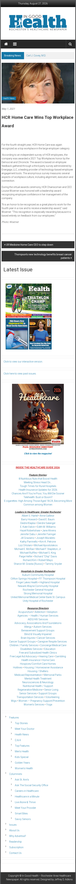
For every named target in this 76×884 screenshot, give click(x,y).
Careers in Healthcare (27, 790)
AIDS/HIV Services (38, 619)
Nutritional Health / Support (38, 686)
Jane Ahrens (49, 530)
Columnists (15, 774)
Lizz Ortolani (25, 545)
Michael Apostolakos (46, 545)
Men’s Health (22, 751)
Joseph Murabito (45, 538)
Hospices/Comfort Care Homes (38, 663)
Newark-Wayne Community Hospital (38, 586)
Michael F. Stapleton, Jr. (48, 549)
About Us (14, 830)
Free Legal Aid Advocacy (23, 656)
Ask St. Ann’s (22, 779)
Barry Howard (29, 519)
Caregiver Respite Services (52, 641)
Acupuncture (25, 612)
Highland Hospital (50, 582)
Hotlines (17, 667)
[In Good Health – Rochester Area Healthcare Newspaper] (6, 44)
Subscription (16, 847)
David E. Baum (47, 519)
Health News (9, 98)
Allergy (28, 626)
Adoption (52, 612)
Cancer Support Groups (22, 641)
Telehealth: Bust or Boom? (38, 497)
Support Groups (48, 693)
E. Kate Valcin (27, 526)
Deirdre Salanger (46, 523)
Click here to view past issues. (20, 373)
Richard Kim (30, 560)
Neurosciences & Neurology (38, 682)
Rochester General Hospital (38, 589)
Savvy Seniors (23, 819)
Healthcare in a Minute (27, 796)
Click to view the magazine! (38, 453)
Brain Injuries (28, 637)
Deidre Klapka (27, 523)
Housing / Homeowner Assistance (43, 667)
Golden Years (22, 762)
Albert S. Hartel (30, 515)
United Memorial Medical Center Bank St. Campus (38, 597)
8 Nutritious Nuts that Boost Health (38, 478)
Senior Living (51, 689)
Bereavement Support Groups (37, 630)
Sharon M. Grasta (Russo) (28, 563)
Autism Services (43, 626)
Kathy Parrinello (29, 541)
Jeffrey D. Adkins (63, 879)
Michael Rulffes (28, 552)
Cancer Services (46, 637)
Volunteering (52, 697)
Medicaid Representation (28, 674)
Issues (13, 824)
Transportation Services (30, 697)
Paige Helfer (25, 556)
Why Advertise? (17, 836)
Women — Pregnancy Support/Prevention (42, 700)
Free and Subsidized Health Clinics (38, 652)
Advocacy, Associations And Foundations (38, 623)
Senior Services (28, 693)
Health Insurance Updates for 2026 (38, 489)
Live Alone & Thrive (25, 802)
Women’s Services (34, 704)
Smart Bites (21, 813)
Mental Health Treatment (38, 678)
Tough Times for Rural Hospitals (38, 486)
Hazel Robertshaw (30, 530)
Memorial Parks (53, 674)
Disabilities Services (31, 649)
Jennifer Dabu (27, 534)
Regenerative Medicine (30, 689)
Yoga (49, 704)
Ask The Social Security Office (31, 785)
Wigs (14, 700)
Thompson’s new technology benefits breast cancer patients (43, 256)
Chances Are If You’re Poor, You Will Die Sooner (38, 493)
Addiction (40, 612)
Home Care (48, 660)
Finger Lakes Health (27, 582)
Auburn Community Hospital (38, 575)
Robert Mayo (46, 560)
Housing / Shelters (38, 671)
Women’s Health (24, 768)
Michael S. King (47, 552)
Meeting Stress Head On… (38, 482)
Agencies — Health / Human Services (37, 615)
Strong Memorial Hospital (38, 593)
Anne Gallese (47, 515)
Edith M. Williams (46, 526)
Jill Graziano (27, 538)
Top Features (22, 745)
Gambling (60, 656)
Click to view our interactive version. (23, 361)
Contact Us (15, 853)
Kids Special (21, 757)
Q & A (18, 740)
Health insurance (30, 660)
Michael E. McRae (24, 549)
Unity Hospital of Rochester (38, 600)
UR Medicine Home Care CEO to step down (29, 244)
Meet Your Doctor (24, 728)
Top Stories (21, 723)
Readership (15, 841)
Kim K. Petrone (48, 541)
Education (49, 649)
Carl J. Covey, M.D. (36, 55)
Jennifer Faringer (46, 534)
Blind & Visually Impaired (37, 634)
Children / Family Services (24, 645)
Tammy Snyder (53, 563)
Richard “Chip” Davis (45, 556)
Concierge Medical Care (53, 645)
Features (14, 717)
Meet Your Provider (25, 807)
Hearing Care (46, 656)
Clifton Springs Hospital (24, 578)
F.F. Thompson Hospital (52, 578)
